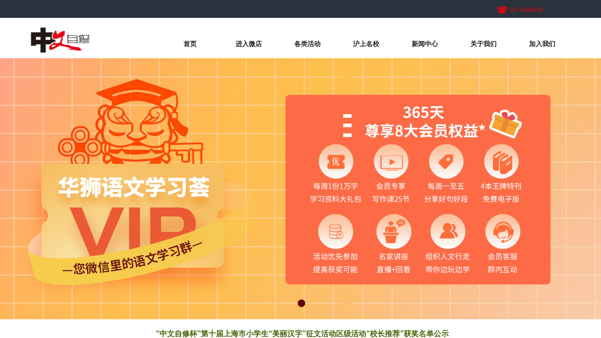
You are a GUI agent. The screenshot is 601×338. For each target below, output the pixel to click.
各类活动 (307, 43)
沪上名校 (366, 43)
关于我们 (483, 43)
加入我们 (542, 43)
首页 (190, 43)
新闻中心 (425, 43)
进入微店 (249, 43)
